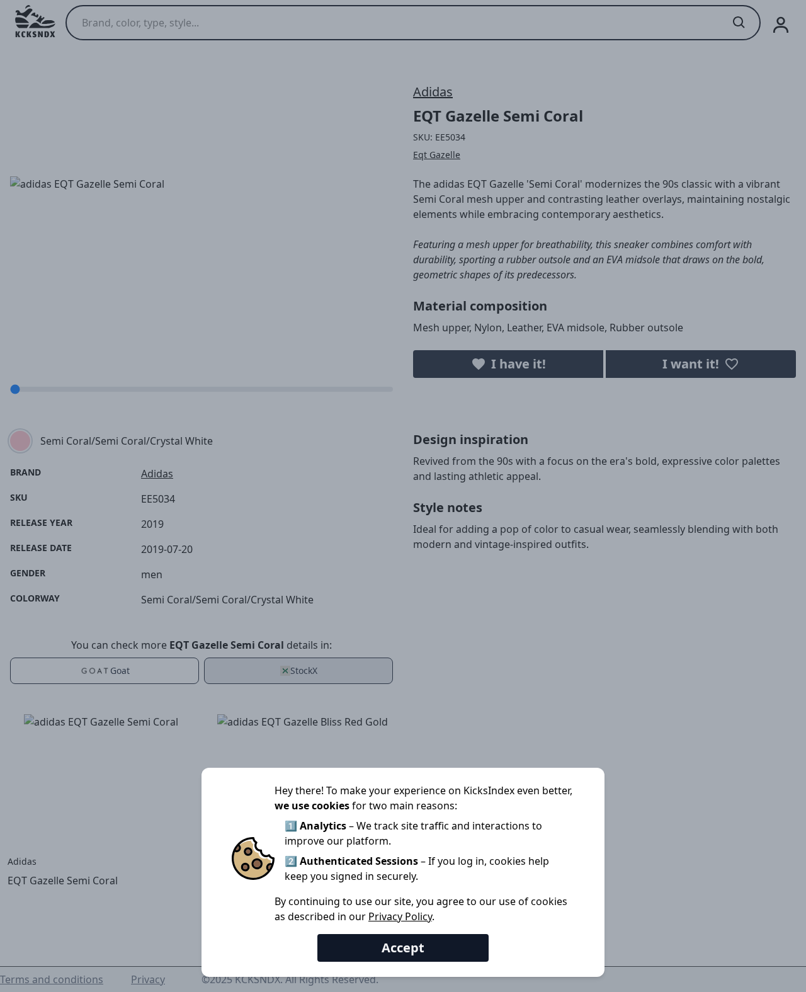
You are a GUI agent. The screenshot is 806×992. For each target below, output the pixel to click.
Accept (403, 947)
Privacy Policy (400, 916)
